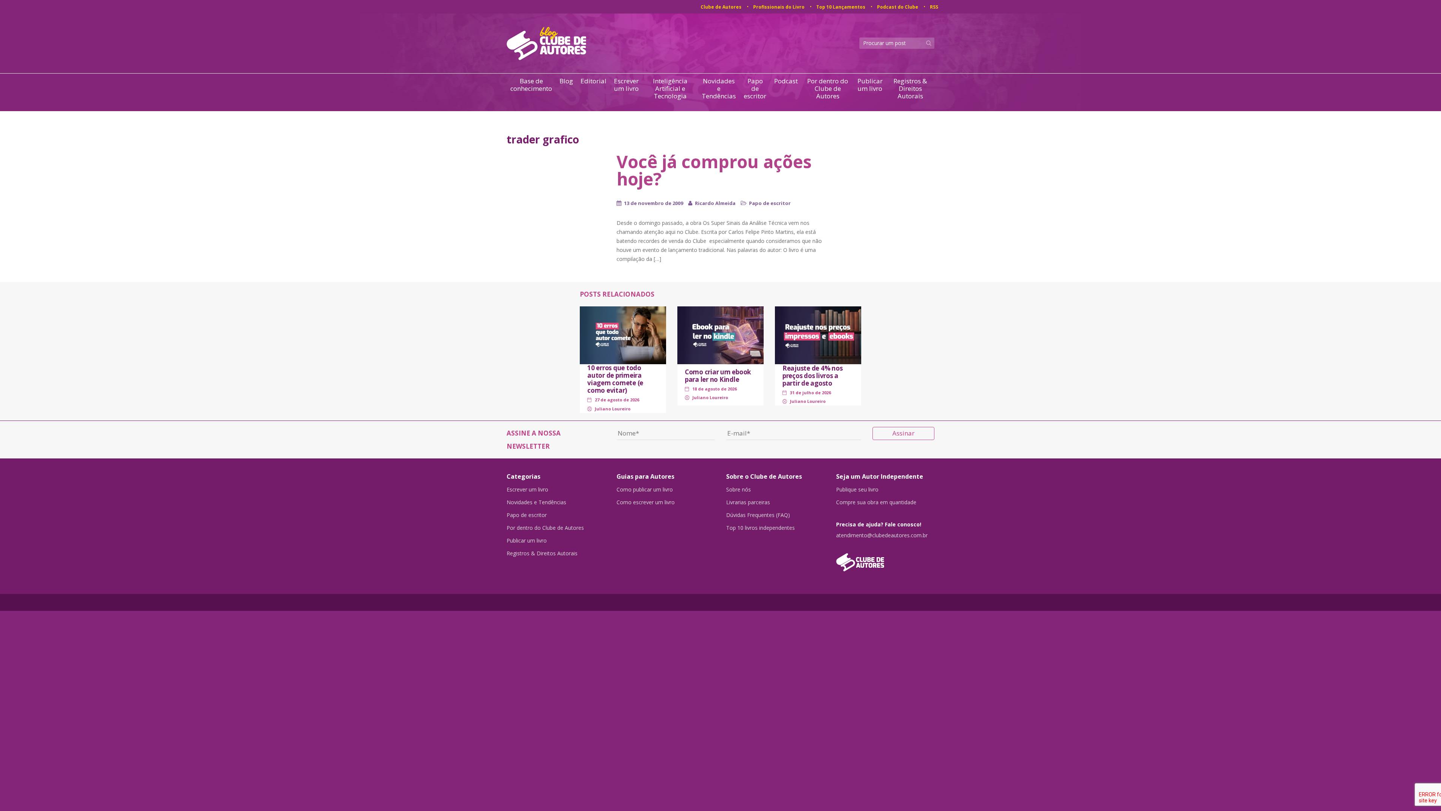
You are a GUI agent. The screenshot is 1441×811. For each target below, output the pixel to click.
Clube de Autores (721, 7)
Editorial (593, 81)
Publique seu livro (857, 489)
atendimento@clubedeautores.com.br (882, 535)
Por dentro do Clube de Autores (827, 88)
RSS (934, 7)
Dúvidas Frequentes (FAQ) (758, 515)
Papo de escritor (755, 88)
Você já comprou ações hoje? (714, 170)
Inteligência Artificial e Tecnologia (670, 88)
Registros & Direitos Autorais (910, 88)
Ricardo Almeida (715, 203)
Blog (566, 81)
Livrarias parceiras (748, 502)
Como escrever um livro (646, 502)
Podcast (786, 81)
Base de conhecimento (531, 85)
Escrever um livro (626, 85)
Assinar (903, 433)
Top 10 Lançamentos (840, 7)
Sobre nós (738, 489)
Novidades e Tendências (719, 88)
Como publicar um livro (645, 489)
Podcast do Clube (897, 7)
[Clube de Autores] (885, 558)
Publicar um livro (870, 85)
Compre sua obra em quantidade (876, 502)
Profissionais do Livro (779, 7)
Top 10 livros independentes (760, 528)
